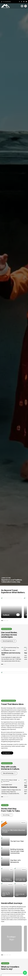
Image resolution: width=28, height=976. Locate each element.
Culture (6, 615)
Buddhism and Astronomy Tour (10, 654)
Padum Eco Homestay (9, 787)
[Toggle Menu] (25, 6)
